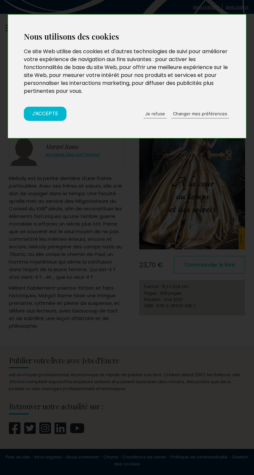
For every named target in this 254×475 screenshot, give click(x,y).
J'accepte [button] (45, 113)
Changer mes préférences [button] (200, 113)
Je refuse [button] (155, 113)
